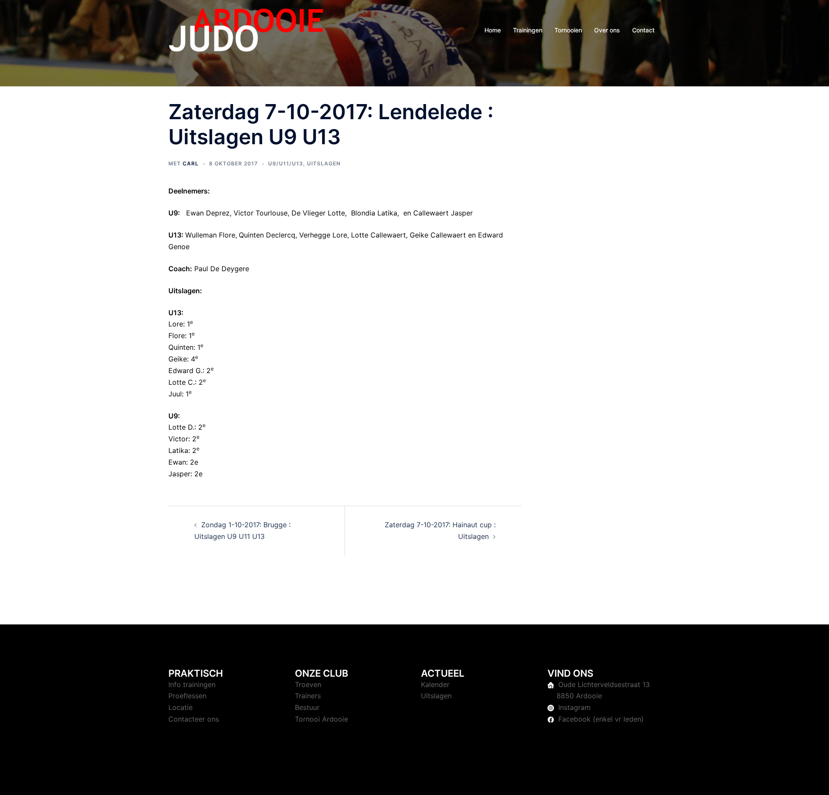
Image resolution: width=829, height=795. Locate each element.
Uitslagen (324, 163)
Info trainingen (191, 684)
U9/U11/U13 (285, 163)
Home (492, 30)
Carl (191, 163)
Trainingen (527, 30)
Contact (643, 30)
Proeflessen (187, 695)
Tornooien (568, 30)
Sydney (352, 780)
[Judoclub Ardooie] (246, 29)
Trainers (308, 695)
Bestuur (307, 707)
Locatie (180, 707)
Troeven (308, 684)
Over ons (607, 30)
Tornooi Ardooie (321, 719)
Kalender (435, 684)
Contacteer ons (193, 719)
